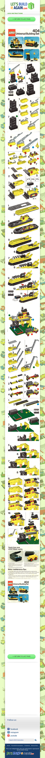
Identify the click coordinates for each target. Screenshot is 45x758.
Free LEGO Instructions (17, 745)
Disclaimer (27, 745)
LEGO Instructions (15, 13)
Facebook (14, 729)
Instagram (14, 732)
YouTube (13, 736)
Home (8, 745)
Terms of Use (34, 745)
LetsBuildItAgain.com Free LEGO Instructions (22, 5)
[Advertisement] (22, 629)
